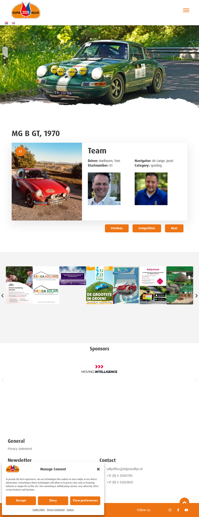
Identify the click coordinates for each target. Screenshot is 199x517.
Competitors (147, 228)
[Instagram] (170, 510)
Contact (70, 509)
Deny (53, 500)
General (16, 441)
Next (174, 228)
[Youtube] (186, 510)
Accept (21, 500)
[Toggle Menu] (186, 10)
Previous (117, 228)
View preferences (85, 500)
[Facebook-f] (178, 510)
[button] (98, 469)
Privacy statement (20, 449)
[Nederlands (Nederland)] (7, 23)
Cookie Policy (38, 509)
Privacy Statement (56, 509)
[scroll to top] (184, 502)
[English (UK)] (14, 23)
